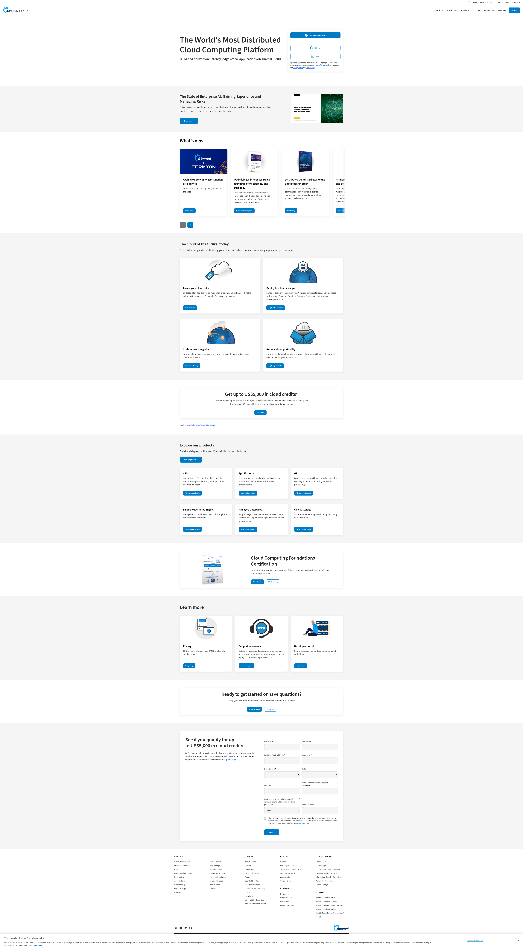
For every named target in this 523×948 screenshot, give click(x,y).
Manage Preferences (475, 941)
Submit (272, 832)
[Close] (519, 941)
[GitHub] (190, 928)
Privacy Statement (35, 945)
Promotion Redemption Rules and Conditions (199, 425)
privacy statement (302, 823)
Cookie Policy (310, 67)
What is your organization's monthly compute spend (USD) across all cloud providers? (282, 802)
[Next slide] (190, 225)
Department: (270, 769)
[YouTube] (181, 928)
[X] (176, 928)
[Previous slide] (183, 225)
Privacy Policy (298, 67)
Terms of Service (320, 65)
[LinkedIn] (185, 928)
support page (230, 759)
